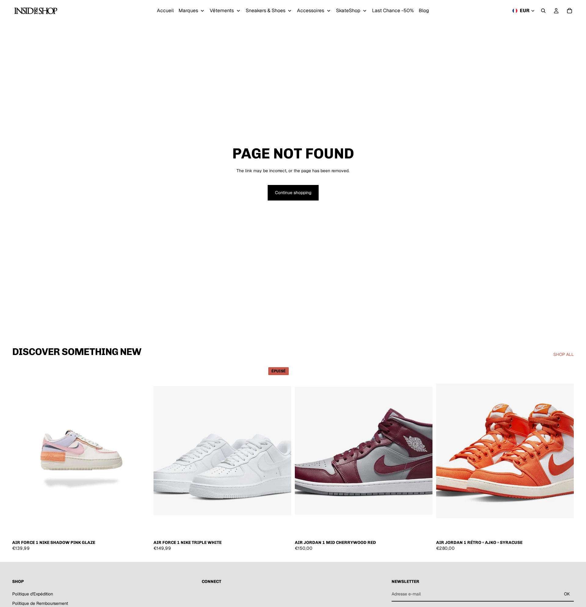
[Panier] (569, 10)
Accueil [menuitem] (165, 10)
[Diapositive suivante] (141, 450)
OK (567, 594)
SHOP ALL (563, 354)
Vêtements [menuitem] (222, 10)
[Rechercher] (543, 10)
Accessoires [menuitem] (310, 10)
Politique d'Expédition (32, 593)
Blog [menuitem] (424, 10)
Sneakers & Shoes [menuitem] (265, 10)
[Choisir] (140, 527)
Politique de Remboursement (40, 603)
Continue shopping (293, 192)
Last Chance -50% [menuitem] (393, 10)
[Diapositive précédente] (21, 450)
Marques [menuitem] (188, 10)
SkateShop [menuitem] (348, 10)
